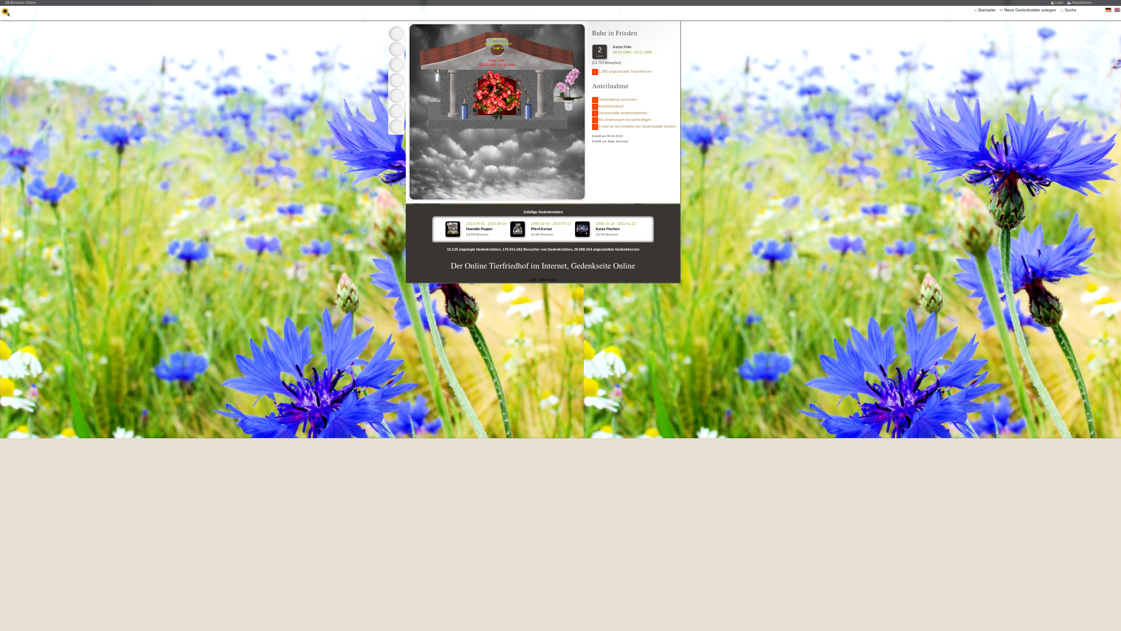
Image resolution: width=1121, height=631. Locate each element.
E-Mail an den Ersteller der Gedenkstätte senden (637, 126)
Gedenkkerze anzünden (618, 100)
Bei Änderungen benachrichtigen (625, 120)
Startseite (987, 10)
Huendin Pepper (479, 229)
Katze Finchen (607, 229)
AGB (533, 280)
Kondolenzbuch (611, 106)
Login (1059, 3)
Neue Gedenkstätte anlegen (1030, 10)
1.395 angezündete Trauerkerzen (625, 72)
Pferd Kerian (541, 229)
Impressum (548, 280)
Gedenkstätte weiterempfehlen (623, 113)
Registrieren (1082, 3)
